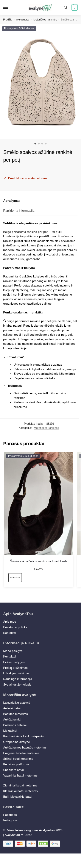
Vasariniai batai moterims (20, 775)
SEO (28, 834)
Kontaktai (9, 632)
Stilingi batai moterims (18, 758)
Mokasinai (10, 730)
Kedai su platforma (16, 764)
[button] (74, 8)
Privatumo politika (15, 627)
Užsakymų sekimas (16, 673)
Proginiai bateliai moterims (21, 753)
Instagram (10, 820)
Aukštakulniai (12, 719)
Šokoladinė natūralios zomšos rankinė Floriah (38, 561)
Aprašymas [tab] (11, 200)
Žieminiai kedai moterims (20, 785)
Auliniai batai (11, 708)
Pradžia (7, 19)
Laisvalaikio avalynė (16, 702)
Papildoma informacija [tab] (18, 210)
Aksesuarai (22, 19)
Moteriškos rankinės (45, 19)
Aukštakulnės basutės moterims (25, 747)
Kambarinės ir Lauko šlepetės (23, 736)
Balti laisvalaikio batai (17, 796)
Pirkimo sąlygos (14, 662)
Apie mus (9, 621)
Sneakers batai (13, 770)
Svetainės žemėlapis (17, 684)
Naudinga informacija (17, 679)
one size (15, 577)
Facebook (10, 814)
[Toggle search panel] (66, 7)
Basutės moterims (15, 714)
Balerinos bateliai (14, 725)
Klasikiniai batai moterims (20, 791)
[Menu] (9, 7)
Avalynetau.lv (14, 834)
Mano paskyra (13, 651)
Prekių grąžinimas (15, 667)
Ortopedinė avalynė (16, 742)
